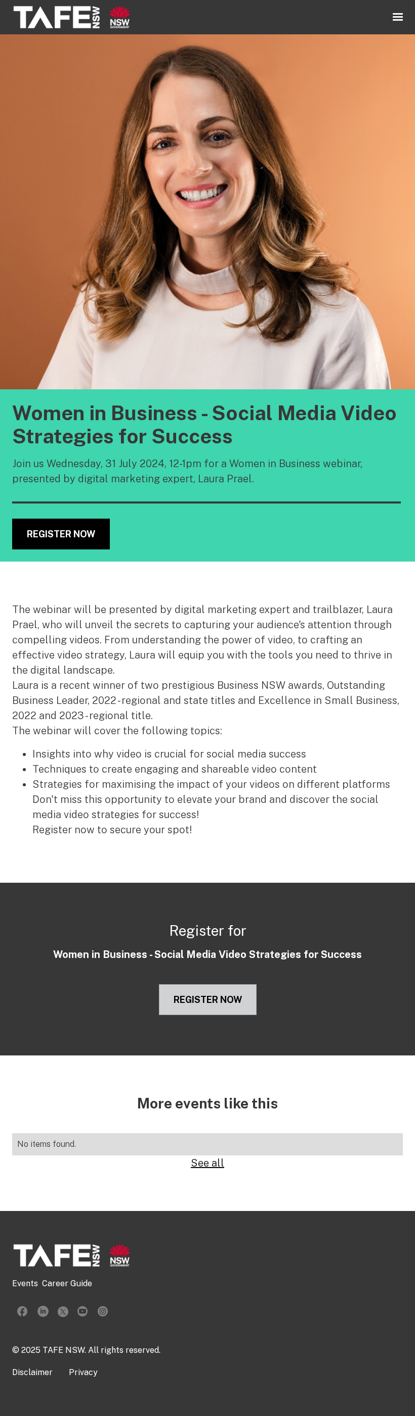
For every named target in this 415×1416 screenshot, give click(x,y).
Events (25, 1283)
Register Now (61, 534)
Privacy (83, 1372)
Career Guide (67, 1283)
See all (207, 1163)
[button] (398, 17)
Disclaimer (32, 1372)
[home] (72, 17)
